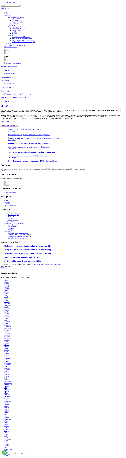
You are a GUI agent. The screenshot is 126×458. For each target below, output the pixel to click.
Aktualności (7, 43)
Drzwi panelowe (16, 18)
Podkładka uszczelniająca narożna (22, 38)
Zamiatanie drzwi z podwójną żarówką (23, 40)
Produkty (7, 15)
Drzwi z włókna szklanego (16, 17)
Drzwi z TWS (12, 25)
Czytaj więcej (5, 121)
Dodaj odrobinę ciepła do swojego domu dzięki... (22, 261)
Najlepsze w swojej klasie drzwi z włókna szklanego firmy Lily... (28, 246)
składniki (10, 35)
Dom (5, 12)
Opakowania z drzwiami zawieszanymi (23, 42)
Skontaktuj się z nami (10, 47)
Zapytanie (4, 170)
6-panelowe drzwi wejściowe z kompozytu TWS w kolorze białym (32, 161)
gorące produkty (38, 264)
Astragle (14, 33)
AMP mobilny (58, 264)
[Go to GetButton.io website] (4, 456)
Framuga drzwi (16, 28)
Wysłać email (4, 268)
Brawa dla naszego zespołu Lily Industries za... (22, 257)
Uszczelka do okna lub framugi (21, 37)
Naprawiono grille (17, 22)
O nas (6, 14)
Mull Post (14, 32)
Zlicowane (15, 20)
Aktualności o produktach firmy (17, 45)
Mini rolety (15, 23)
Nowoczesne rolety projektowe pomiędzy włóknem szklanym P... (32, 152)
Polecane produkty (10, 125)
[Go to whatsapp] (4, 452)
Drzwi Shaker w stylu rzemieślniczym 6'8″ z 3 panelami (29, 135)
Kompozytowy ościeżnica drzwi (17, 27)
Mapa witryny (49, 264)
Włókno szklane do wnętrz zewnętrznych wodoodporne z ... (30, 143)
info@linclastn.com (10, 2)
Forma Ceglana (16, 30)
